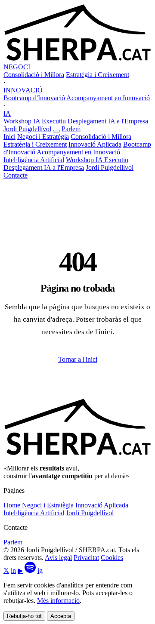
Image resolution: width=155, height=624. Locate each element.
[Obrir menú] (56, 131)
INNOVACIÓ (23, 90)
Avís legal (58, 557)
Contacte (15, 175)
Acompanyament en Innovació (108, 97)
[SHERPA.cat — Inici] (77, 59)
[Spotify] (30, 570)
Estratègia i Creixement (97, 74)
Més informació (58, 600)
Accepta (60, 616)
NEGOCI (16, 67)
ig (40, 570)
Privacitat (86, 557)
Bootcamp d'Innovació (34, 97)
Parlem (71, 128)
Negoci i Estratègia (43, 136)
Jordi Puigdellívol (27, 128)
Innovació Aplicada (94, 144)
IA (7, 113)
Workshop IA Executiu (34, 121)
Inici (9, 136)
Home (11, 505)
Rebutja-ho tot (24, 616)
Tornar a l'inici (77, 359)
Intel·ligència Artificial (33, 159)
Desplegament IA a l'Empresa (108, 121)
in (13, 570)
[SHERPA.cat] (77, 453)
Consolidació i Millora (33, 74)
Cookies (112, 557)
